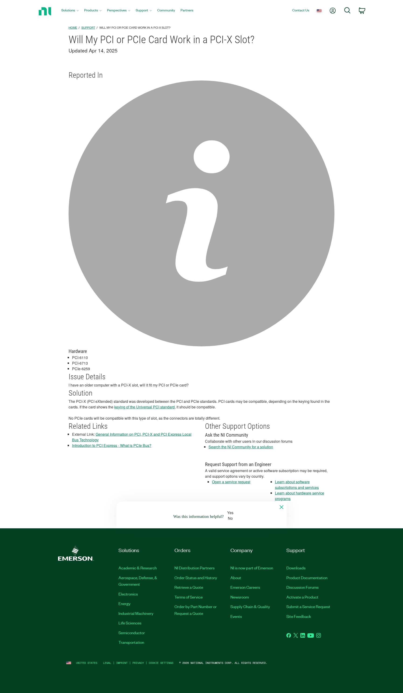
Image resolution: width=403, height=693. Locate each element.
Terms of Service (188, 596)
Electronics (128, 593)
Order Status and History (195, 577)
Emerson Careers (245, 587)
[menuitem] (70, 11)
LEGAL (107, 663)
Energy (124, 603)
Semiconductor (131, 632)
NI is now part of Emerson (251, 567)
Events (236, 616)
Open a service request (231, 481)
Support (88, 27)
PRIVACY (138, 663)
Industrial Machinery (135, 613)
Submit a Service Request (308, 606)
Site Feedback (298, 616)
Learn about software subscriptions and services (297, 484)
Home (73, 27)
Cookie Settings (161, 663)
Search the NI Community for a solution (240, 446)
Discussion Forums (302, 587)
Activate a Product (302, 596)
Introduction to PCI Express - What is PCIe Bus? (111, 445)
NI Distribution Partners (194, 567)
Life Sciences (129, 622)
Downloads (296, 567)
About (235, 577)
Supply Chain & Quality (250, 606)
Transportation (131, 642)
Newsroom (239, 596)
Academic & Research (137, 567)
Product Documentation (306, 577)
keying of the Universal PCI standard (144, 407)
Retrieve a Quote (188, 587)
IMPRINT (122, 663)
